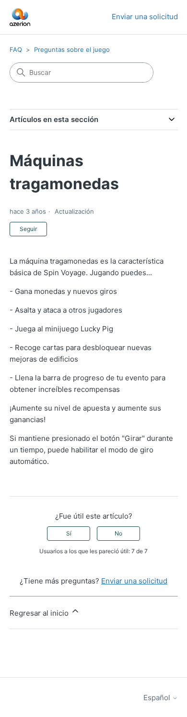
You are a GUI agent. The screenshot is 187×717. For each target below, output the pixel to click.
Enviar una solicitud (145, 16)
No (118, 533)
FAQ (16, 49)
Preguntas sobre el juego (72, 49)
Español (157, 697)
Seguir (28, 228)
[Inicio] (20, 17)
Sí (68, 533)
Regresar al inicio (40, 613)
